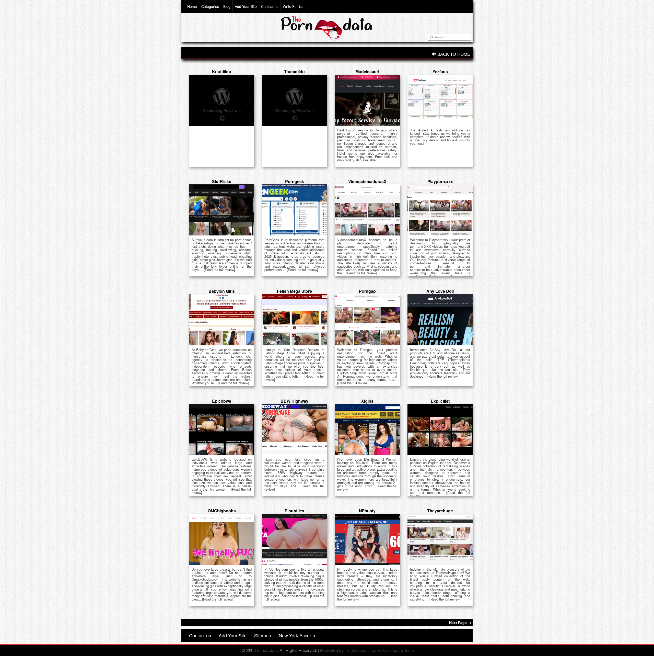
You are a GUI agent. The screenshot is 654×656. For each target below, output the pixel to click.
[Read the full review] (219, 269)
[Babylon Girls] (221, 319)
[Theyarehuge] (440, 539)
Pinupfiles (294, 511)
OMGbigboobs (222, 511)
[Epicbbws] (221, 429)
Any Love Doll (440, 291)
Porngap (367, 291)
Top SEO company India (392, 650)
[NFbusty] (367, 539)
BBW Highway (294, 401)
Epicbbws (221, 401)
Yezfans (440, 71)
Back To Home (453, 54)
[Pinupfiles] (294, 539)
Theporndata (266, 650)
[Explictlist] (440, 429)
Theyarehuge (440, 511)
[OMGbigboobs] (221, 539)
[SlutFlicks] (221, 209)
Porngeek (294, 181)
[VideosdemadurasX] (367, 209)
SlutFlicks (221, 181)
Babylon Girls (221, 291)
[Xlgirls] (367, 429)
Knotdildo (221, 71)
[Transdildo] (294, 100)
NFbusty (367, 511)
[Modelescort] (367, 100)
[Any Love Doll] (440, 319)
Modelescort (367, 71)
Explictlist (440, 401)
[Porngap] (367, 319)
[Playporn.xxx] (440, 209)
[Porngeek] (294, 209)
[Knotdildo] (221, 100)
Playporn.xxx (440, 181)
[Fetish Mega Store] (294, 319)
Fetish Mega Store (294, 291)
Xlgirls (367, 401)
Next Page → (460, 622)
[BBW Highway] (294, 429)
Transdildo (294, 71)
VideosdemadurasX (367, 181)
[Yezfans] (440, 100)
